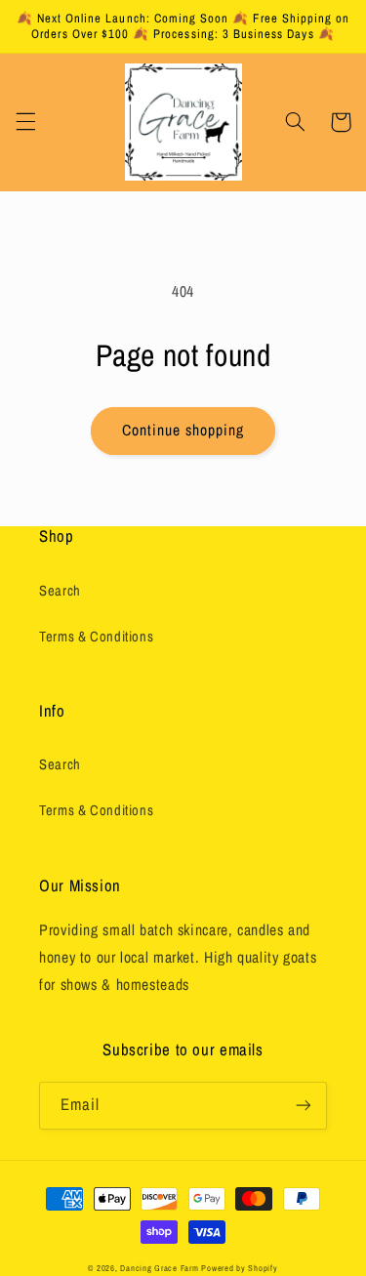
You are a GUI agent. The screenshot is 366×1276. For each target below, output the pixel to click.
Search (60, 590)
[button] (25, 122)
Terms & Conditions (96, 636)
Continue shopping (183, 430)
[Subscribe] (303, 1106)
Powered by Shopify (239, 1268)
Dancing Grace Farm (159, 1268)
